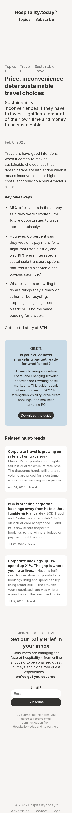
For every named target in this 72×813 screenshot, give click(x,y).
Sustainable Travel (44, 68)
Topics (24, 19)
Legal (56, 811)
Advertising (20, 811)
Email (36, 687)
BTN (43, 327)
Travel (25, 66)
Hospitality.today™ (36, 12)
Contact (41, 811)
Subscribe (44, 19)
